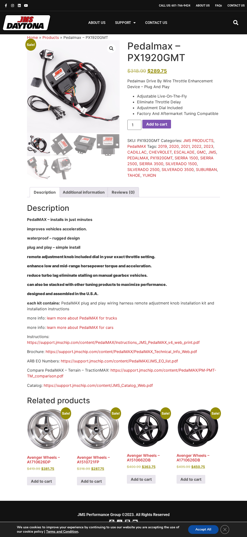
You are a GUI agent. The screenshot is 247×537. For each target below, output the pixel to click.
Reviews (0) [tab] (123, 192)
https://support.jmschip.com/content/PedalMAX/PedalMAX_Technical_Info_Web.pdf (121, 351)
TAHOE (133, 175)
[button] (235, 22)
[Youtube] (26, 5)
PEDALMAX (137, 157)
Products (50, 37)
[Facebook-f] (5, 5)
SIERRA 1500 (186, 157)
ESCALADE (184, 152)
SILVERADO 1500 (181, 163)
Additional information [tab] (84, 192)
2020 (174, 146)
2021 (185, 146)
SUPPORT (123, 23)
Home (32, 37)
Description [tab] (45, 192)
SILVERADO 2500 (143, 169)
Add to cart (156, 124)
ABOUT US (96, 23)
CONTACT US (156, 23)
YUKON (149, 175)
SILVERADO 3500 (178, 169)
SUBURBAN (206, 169)
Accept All (203, 529)
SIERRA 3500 (151, 163)
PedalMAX (136, 146)
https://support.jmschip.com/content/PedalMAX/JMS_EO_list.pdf (119, 361)
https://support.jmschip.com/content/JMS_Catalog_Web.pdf (98, 385)
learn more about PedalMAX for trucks (82, 318)
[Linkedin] (19, 5)
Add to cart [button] (41, 481)
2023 (208, 146)
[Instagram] (12, 5)
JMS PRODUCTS (198, 140)
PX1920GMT (161, 157)
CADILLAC (137, 152)
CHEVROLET (160, 152)
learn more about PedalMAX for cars (80, 327)
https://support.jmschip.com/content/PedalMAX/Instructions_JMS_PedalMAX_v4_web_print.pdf (113, 342)
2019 (162, 146)
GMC (201, 152)
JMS (212, 152)
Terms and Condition (62, 531)
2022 (196, 146)
